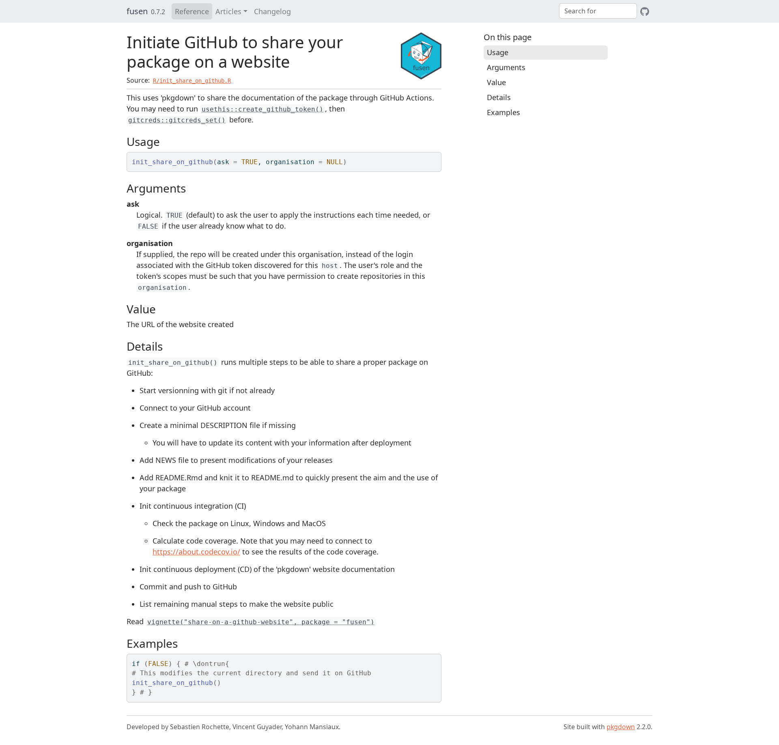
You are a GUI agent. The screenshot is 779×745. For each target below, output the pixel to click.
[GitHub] (644, 11)
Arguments (506, 67)
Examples (503, 112)
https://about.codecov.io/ (196, 552)
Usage (497, 52)
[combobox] (598, 11)
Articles (228, 11)
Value (496, 82)
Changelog (272, 11)
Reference (192, 11)
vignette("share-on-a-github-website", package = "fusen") (260, 622)
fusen (137, 11)
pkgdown (621, 726)
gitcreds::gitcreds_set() (177, 120)
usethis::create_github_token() (262, 109)
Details (499, 97)
